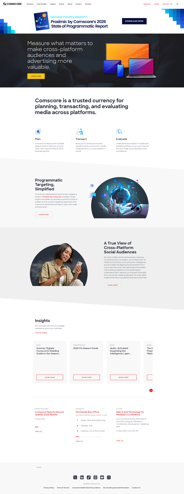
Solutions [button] (30, 4)
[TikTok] (89, 478)
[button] (147, 5)
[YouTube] (102, 478)
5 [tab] (92, 437)
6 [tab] (96, 437)
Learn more (36, 76)
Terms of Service (63, 488)
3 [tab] (44, 427)
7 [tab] (99, 437)
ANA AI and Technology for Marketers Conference (130, 413)
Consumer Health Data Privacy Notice (86, 488)
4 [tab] (88, 437)
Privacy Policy (49, 488)
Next (151, 390)
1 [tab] (36, 427)
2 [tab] (40, 427)
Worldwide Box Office (87, 412)
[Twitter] (75, 478)
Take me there (41, 333)
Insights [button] (53, 4)
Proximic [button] (88, 4)
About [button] (70, 4)
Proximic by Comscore (51, 197)
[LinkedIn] (82, 478)
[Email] (109, 478)
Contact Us (136, 488)
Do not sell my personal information (116, 488)
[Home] (12, 5)
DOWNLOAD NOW (134, 21)
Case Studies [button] (42, 4)
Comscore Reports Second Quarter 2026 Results (49, 413)
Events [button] (61, 4)
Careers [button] (79, 4)
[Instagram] (95, 478)
